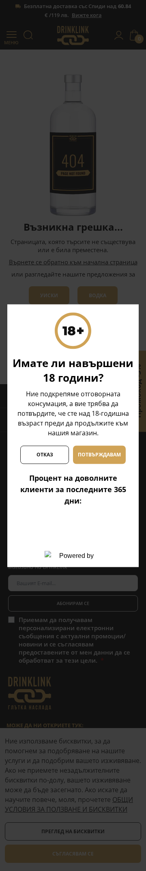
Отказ (44, 454)
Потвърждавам (99, 454)
